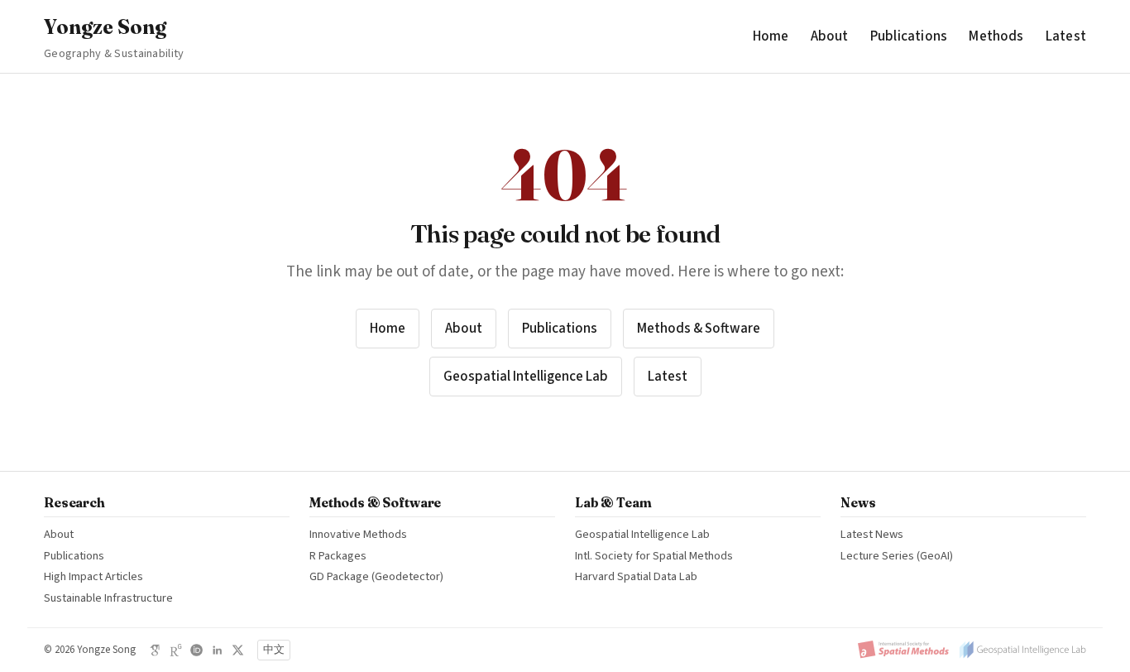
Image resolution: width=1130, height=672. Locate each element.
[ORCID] (196, 650)
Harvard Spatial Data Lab (636, 576)
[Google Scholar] (155, 650)
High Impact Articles (93, 576)
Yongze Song (114, 38)
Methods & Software (698, 328)
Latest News (871, 534)
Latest (1066, 36)
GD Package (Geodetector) (376, 576)
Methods (996, 36)
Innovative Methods (358, 534)
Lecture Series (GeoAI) (896, 555)
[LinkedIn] (217, 650)
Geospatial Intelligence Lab (525, 376)
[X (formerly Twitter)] (238, 650)
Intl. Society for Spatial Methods (654, 555)
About (830, 36)
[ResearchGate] (176, 650)
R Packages (337, 555)
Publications (908, 36)
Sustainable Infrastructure (108, 598)
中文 (274, 649)
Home (771, 36)
